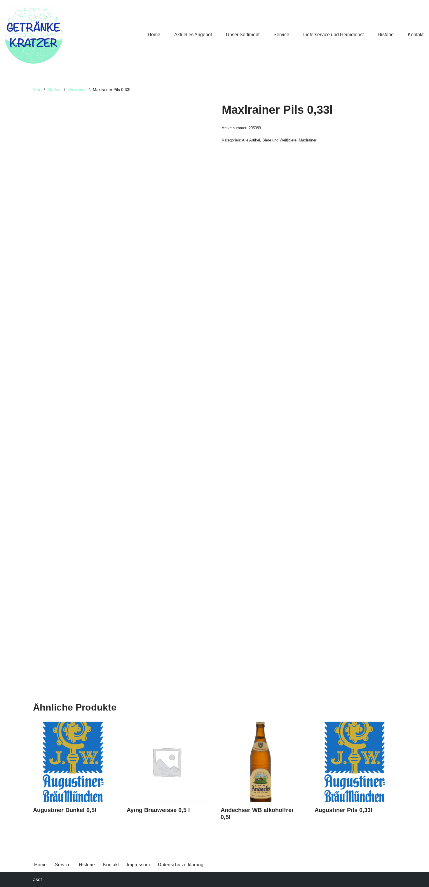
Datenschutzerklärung (180, 864)
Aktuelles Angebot (193, 34)
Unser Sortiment (242, 34)
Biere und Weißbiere (279, 140)
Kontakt (415, 34)
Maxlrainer (77, 89)
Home (154, 34)
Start (37, 89)
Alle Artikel (251, 140)
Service (281, 34)
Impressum (138, 864)
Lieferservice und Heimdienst (333, 34)
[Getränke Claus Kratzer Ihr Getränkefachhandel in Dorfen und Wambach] (33, 34)
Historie (386, 34)
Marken (55, 89)
